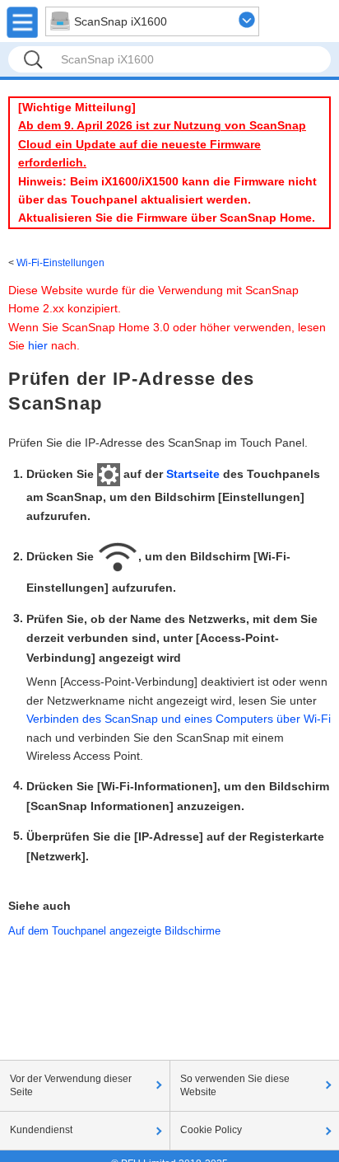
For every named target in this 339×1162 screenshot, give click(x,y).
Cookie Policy (211, 1130)
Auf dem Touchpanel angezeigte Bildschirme (114, 931)
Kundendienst (41, 1130)
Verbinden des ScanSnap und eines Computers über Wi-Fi (178, 718)
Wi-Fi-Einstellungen (60, 263)
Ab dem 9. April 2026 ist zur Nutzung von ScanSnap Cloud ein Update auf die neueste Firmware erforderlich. (162, 144)
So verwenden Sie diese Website (235, 1085)
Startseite (193, 473)
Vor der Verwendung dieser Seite (71, 1085)
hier (38, 345)
